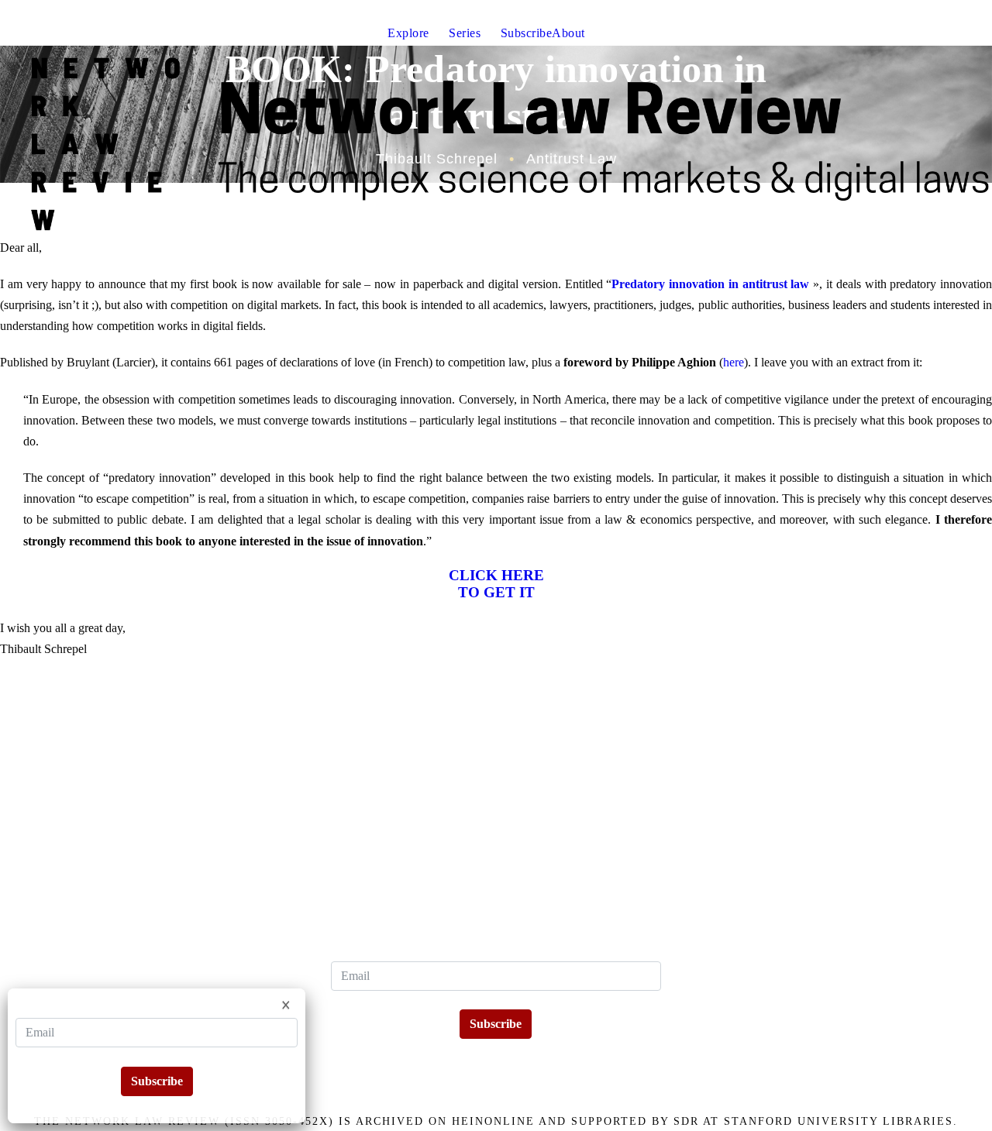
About (568, 33)
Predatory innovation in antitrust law (710, 283)
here (733, 362)
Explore (408, 33)
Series (464, 33)
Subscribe (527, 33)
